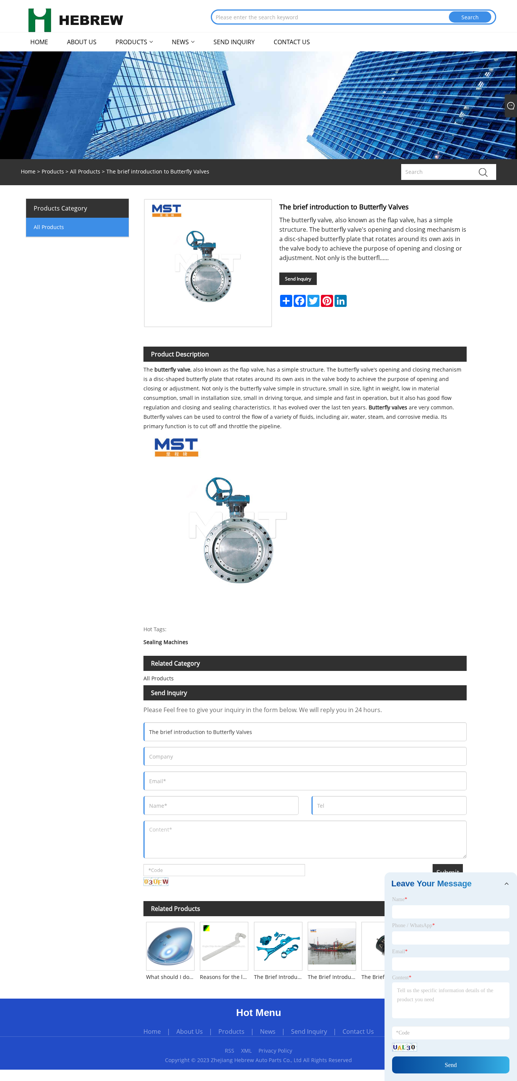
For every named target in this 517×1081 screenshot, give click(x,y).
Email (400, 951)
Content (401, 977)
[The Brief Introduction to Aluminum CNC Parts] (278, 944)
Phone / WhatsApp (413, 925)
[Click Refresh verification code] (155, 881)
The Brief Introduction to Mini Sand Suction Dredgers (333, 976)
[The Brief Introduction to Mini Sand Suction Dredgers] (332, 944)
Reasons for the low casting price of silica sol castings (225, 976)
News (268, 1031)
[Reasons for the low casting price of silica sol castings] (224, 944)
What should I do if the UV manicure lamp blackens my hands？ (171, 976)
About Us (189, 1031)
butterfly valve (172, 369)
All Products (85, 171)
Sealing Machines (165, 642)
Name (399, 899)
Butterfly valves (387, 407)
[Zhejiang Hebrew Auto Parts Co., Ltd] (75, 19)
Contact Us (358, 1031)
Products (53, 171)
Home (152, 1031)
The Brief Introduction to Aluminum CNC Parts (279, 976)
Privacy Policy (275, 1050)
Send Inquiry (298, 279)
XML (246, 1050)
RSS (229, 1050)
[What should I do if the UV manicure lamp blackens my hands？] (170, 944)
